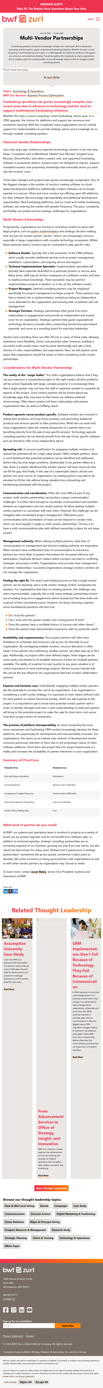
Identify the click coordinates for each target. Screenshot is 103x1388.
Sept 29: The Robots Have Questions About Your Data (51, 8)
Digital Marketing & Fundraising (76, 1213)
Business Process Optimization (46, 95)
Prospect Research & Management (25, 1229)
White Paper (12, 1246)
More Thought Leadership (51, 1188)
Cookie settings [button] (10, 1382)
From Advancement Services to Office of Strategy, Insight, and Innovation (51, 1127)
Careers (29, 1336)
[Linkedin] (5, 891)
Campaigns (61, 1205)
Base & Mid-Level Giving (19, 1205)
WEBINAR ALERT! (51, 4)
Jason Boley (53, 77)
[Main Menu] (92, 19)
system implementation (45, 231)
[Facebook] (15, 891)
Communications (15, 1213)
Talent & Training (43, 1237)
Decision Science (41, 1213)
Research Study (61, 1229)
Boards (44, 1205)
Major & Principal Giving (45, 1221)
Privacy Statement (13, 1336)
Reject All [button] (26, 1382)
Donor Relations (14, 1221)
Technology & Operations (28, 91)
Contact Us (9, 1298)
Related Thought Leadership (51, 910)
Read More (9, 989)
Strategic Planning (16, 1237)
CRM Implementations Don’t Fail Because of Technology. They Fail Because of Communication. (85, 965)
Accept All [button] (42, 1382)
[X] (10, 891)
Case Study (79, 1205)
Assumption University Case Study (15, 949)
